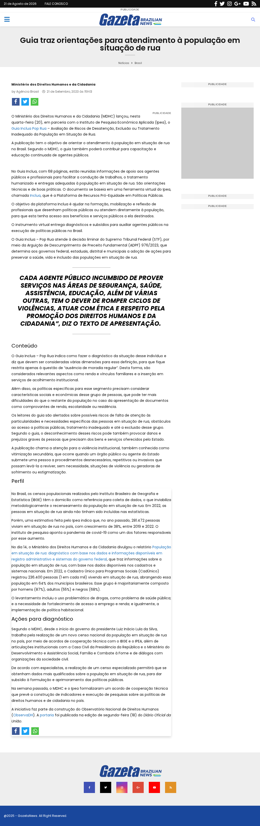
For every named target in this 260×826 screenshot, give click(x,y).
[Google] (237, 4)
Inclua (35, 195)
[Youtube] (246, 4)
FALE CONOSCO (56, 4)
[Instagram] (229, 4)
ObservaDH (23, 715)
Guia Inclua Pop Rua (29, 128)
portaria (47, 715)
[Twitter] (222, 4)
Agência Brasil (27, 91)
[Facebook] (216, 4)
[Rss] (254, 4)
